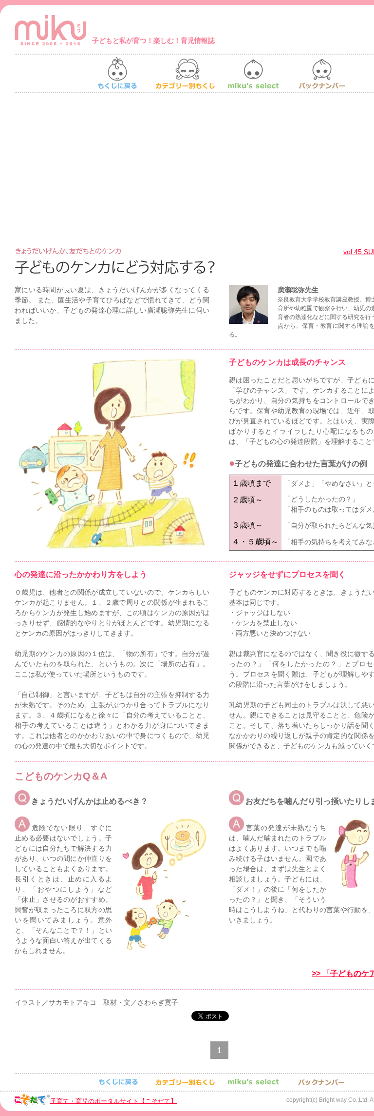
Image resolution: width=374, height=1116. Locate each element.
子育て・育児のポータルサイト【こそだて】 (113, 1100)
